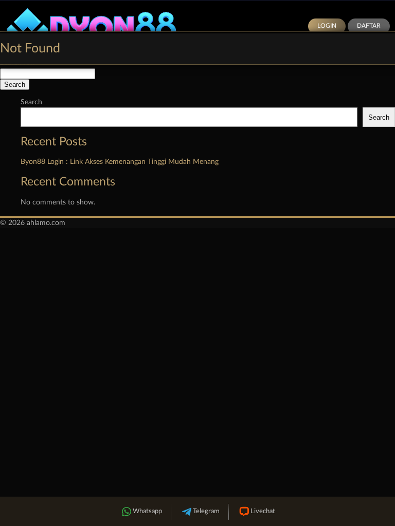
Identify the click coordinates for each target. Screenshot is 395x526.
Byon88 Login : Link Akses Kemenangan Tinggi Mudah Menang (120, 161)
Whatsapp (147, 511)
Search (31, 102)
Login (326, 26)
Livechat (262, 511)
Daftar (369, 26)
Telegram (206, 511)
